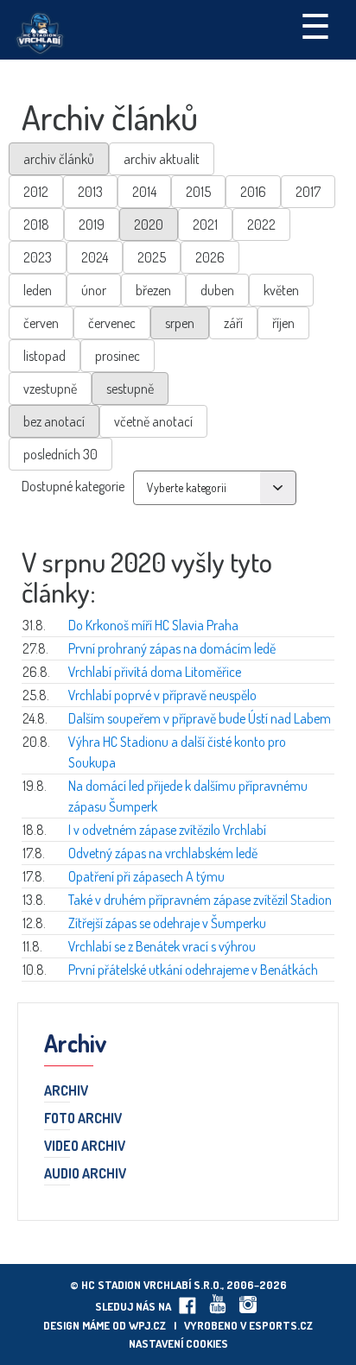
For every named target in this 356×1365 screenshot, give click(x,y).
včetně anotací (153, 421)
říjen (283, 323)
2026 (210, 257)
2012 (35, 191)
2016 (253, 191)
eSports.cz (281, 1325)
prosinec (117, 355)
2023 (37, 257)
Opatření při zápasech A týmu (146, 876)
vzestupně (50, 388)
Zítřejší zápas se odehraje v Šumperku (167, 923)
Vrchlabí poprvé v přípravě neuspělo (162, 695)
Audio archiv (85, 1174)
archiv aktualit (162, 158)
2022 (261, 224)
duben (217, 290)
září (233, 323)
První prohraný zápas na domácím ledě (172, 648)
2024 (94, 257)
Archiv (66, 1091)
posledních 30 (60, 454)
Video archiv (84, 1146)
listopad (44, 355)
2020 (148, 224)
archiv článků (58, 158)
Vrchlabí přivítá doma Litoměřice (154, 671)
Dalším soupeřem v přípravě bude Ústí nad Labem (199, 718)
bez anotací (54, 421)
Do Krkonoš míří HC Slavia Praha (153, 625)
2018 (36, 224)
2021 (205, 224)
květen (281, 290)
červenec (112, 323)
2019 (92, 224)
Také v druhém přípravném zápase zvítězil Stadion (200, 899)
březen (153, 290)
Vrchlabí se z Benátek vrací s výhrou (162, 946)
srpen (179, 323)
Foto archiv (83, 1119)
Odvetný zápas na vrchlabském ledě (162, 853)
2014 (144, 191)
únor (93, 290)
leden (37, 290)
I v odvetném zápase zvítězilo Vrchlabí (167, 829)
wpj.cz (147, 1325)
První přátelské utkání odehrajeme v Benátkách (193, 969)
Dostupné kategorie (73, 486)
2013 (90, 191)
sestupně (130, 388)
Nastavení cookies (178, 1343)
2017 (308, 191)
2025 (151, 257)
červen (41, 323)
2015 (198, 191)
